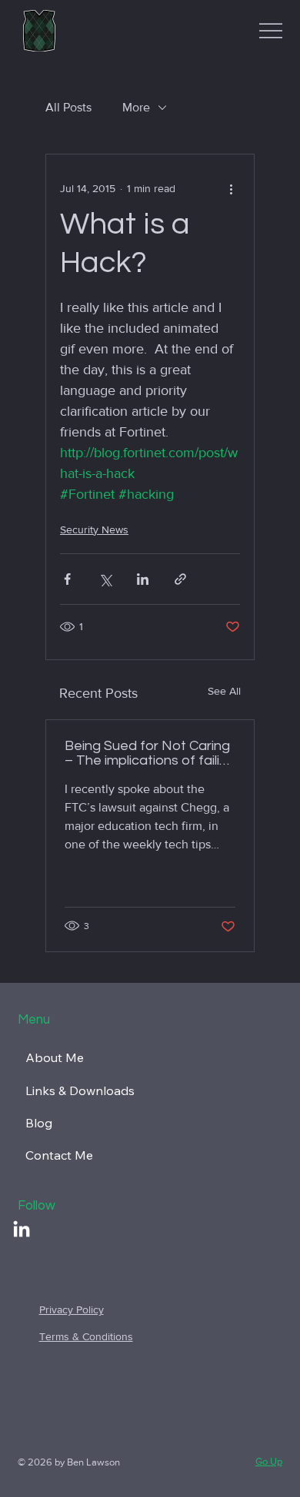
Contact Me (59, 1155)
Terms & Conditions (86, 1336)
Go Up (268, 1461)
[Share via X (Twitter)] (105, 579)
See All (224, 691)
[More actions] (231, 188)
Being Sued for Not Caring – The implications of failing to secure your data (150, 753)
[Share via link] (180, 579)
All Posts (68, 107)
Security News (94, 529)
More (136, 107)
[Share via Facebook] (67, 579)
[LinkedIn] (22, 1230)
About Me (54, 1057)
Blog (38, 1122)
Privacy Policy (71, 1309)
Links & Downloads (80, 1090)
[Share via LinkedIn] (142, 579)
